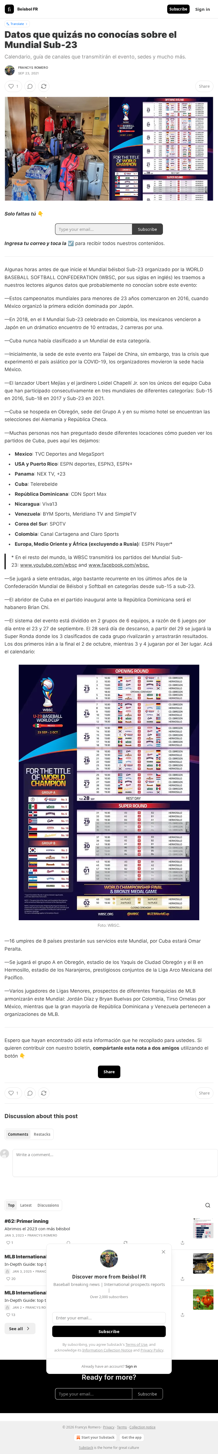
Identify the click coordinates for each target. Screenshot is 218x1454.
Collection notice (142, 1427)
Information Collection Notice (107, 1350)
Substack (86, 1447)
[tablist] (29, 1134)
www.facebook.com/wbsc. (119, 565)
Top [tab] (11, 1205)
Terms (122, 1427)
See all (16, 1328)
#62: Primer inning (27, 1221)
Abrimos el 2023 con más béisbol (37, 1228)
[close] (163, 1251)
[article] (109, 1232)
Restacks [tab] (42, 1134)
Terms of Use (136, 1344)
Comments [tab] (18, 1134)
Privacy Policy (152, 1350)
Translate (17, 24)
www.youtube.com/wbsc (48, 565)
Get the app (132, 1437)
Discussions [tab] (48, 1205)
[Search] (207, 1205)
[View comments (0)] (30, 86)
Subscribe (178, 9)
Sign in (202, 9)
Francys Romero (33, 68)
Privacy (108, 1427)
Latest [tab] (26, 1205)
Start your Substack (97, 1437)
